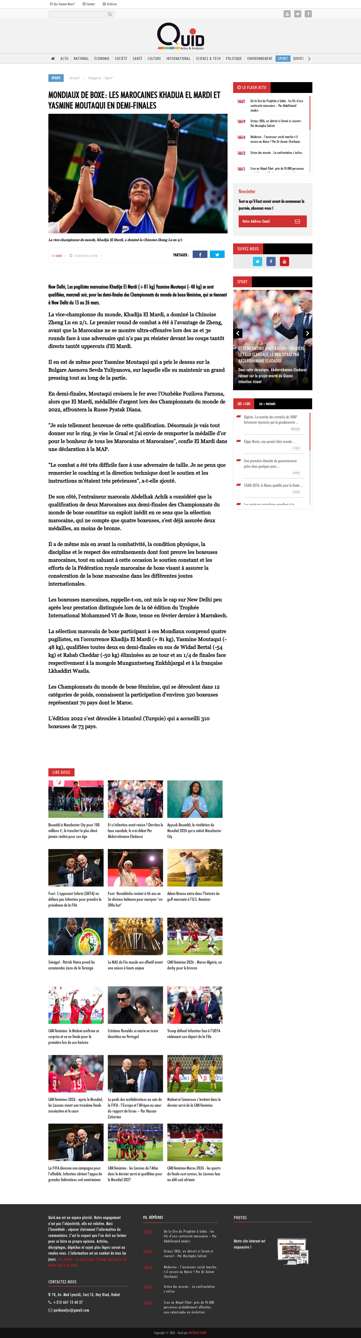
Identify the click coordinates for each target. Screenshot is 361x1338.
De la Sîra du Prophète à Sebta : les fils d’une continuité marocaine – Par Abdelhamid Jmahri (277, 105)
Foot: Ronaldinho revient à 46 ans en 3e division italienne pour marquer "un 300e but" (135, 899)
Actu (64, 58)
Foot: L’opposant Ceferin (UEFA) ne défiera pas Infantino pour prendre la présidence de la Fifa (74, 899)
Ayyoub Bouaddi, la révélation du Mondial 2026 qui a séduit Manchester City (194, 830)
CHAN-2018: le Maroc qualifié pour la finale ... (273, 488)
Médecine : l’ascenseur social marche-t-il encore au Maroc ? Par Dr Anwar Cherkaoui (190, 1272)
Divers (298, 58)
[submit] (109, 14)
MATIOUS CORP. (197, 1333)
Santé (137, 58)
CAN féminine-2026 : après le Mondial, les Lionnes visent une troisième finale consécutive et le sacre (75, 1105)
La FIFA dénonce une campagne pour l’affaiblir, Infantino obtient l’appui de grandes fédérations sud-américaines (75, 1173)
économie (102, 58)
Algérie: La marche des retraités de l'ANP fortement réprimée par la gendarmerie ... (271, 422)
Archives (111, 4)
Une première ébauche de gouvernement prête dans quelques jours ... (271, 466)
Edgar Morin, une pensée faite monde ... (271, 444)
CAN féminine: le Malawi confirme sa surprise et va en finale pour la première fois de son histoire (73, 1036)
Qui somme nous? (64, 4)
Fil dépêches (153, 1217)
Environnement (260, 58)
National (81, 58)
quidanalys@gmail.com (71, 1310)
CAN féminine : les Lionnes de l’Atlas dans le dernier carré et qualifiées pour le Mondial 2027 (135, 1173)
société (121, 58)
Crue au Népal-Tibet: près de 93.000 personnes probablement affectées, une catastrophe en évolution (189, 1307)
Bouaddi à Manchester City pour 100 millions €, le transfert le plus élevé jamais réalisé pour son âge (74, 830)
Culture (154, 58)
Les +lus (244, 404)
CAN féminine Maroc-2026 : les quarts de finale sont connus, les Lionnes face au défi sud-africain (194, 1173)
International (178, 58)
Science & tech (208, 58)
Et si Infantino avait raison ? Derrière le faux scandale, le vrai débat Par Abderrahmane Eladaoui (135, 830)
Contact (90, 4)
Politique (234, 58)
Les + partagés (267, 404)
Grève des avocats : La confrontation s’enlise (276, 152)
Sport (283, 58)
